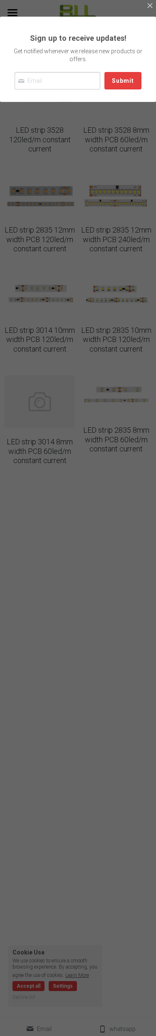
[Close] (150, 6)
